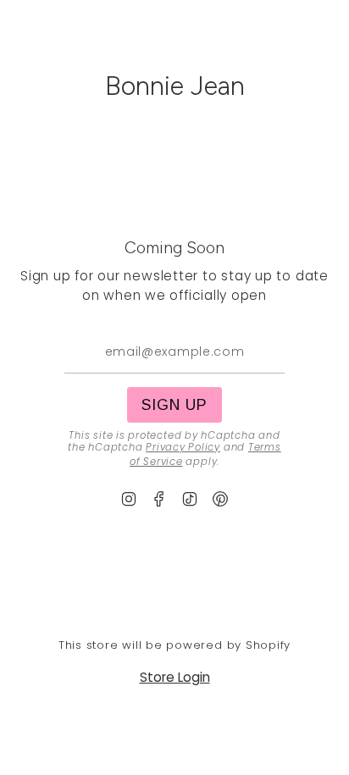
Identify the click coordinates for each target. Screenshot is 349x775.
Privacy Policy (183, 447)
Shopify (268, 645)
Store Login (175, 677)
